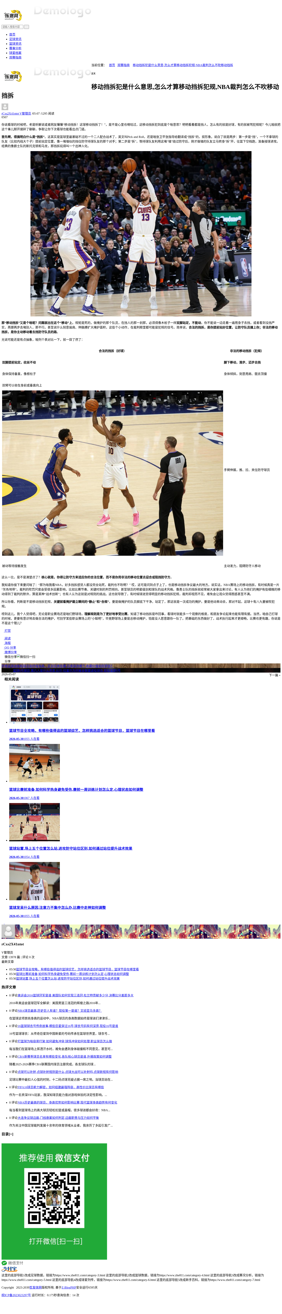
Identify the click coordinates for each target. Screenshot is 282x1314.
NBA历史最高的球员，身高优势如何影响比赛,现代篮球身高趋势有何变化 (67, 1102)
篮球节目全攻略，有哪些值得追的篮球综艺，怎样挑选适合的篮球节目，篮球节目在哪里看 (77, 969)
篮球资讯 (15, 43)
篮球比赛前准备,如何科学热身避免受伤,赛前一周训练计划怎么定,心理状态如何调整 (72, 974)
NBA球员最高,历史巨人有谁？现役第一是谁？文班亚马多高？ (60, 1010)
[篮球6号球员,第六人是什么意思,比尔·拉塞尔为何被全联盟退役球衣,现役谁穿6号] (6, 922)
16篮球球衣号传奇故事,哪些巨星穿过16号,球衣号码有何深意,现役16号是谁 (68, 1026)
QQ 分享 (10, 647)
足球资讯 (15, 39)
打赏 (7, 630)
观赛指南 (15, 57)
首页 (12, 34)
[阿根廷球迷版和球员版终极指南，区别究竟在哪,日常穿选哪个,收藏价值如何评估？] (3, 922)
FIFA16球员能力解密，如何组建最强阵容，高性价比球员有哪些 (61, 1087)
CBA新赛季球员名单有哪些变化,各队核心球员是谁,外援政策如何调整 (65, 1056)
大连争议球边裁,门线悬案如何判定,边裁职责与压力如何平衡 (58, 1117)
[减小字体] (92, 76)
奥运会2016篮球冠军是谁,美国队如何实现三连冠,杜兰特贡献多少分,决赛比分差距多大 (76, 995)
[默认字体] (94, 76)
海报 (7, 643)
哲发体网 (35, 1287)
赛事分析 (15, 48)
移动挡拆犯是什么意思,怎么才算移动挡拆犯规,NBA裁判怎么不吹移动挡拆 (183, 65)
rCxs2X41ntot (16, 113)
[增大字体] (97, 76)
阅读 (7, 638)
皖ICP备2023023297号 (16, 1295)
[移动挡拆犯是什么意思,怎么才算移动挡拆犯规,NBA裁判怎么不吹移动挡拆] (141, 315)
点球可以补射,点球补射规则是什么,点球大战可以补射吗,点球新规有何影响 (68, 1072)
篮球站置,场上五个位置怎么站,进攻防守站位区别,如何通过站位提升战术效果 (68, 978)
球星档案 (15, 53)
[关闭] (3, 1141)
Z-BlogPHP (69, 1287)
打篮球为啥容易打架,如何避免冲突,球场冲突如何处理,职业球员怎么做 (65, 1041)
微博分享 (10, 652)
